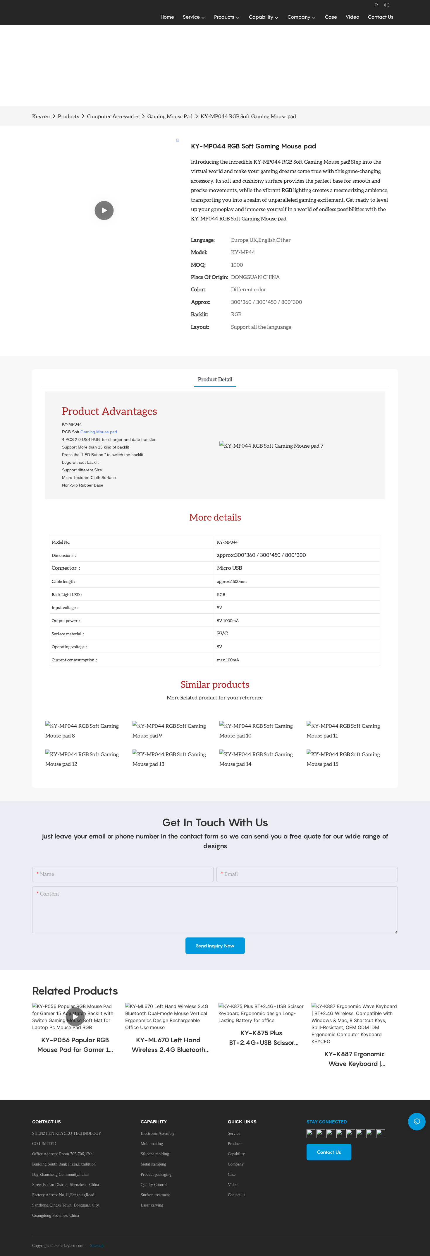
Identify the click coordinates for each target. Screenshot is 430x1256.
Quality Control (154, 1185)
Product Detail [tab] (215, 379)
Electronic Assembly (158, 1133)
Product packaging (156, 1174)
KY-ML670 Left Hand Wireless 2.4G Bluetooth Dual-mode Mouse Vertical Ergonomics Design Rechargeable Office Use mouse (168, 1045)
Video (233, 1185)
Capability (236, 1154)
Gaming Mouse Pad (169, 116)
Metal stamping (153, 1164)
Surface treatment (155, 1195)
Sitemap (96, 1245)
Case (231, 1174)
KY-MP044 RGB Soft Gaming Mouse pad (248, 116)
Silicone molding (155, 1154)
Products (68, 116)
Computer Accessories (113, 116)
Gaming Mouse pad (98, 431)
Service (234, 1133)
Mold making (152, 1144)
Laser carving (152, 1205)
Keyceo (41, 116)
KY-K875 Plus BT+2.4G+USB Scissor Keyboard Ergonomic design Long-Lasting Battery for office (261, 1038)
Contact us (236, 1195)
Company (236, 1164)
